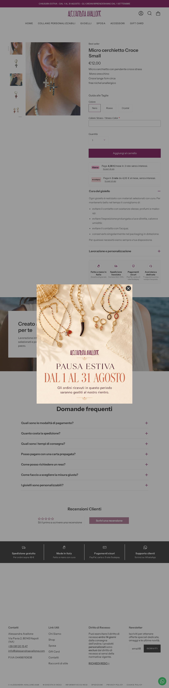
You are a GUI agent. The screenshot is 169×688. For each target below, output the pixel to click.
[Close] (128, 288)
